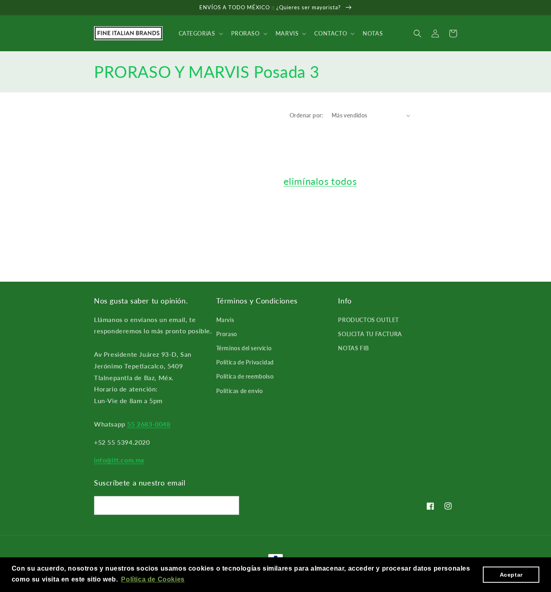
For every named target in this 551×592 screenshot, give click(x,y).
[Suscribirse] (230, 505)
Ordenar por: (307, 115)
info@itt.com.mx (119, 460)
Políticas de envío (239, 390)
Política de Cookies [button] (152, 579)
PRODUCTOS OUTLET (368, 319)
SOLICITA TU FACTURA (370, 334)
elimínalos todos (320, 181)
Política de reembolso (245, 376)
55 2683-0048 (148, 424)
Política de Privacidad (245, 362)
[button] (200, 33)
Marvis (225, 319)
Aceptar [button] (511, 574)
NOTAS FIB (353, 348)
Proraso (226, 334)
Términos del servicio (244, 348)
